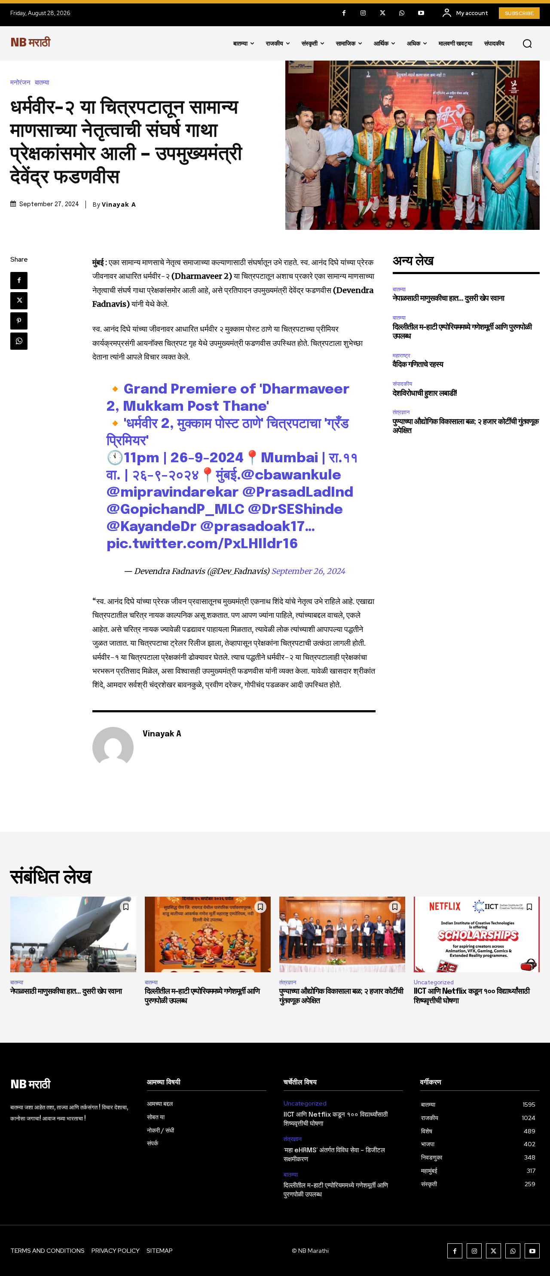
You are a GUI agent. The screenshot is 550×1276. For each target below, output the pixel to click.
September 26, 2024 (308, 571)
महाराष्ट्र (401, 355)
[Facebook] (343, 13)
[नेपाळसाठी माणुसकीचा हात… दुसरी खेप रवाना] (73, 934)
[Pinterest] (19, 321)
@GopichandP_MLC (175, 510)
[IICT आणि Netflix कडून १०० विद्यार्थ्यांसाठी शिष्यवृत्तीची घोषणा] (477, 934)
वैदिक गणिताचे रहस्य (418, 365)
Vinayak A (119, 204)
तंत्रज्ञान (401, 412)
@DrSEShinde (295, 510)
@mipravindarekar (173, 493)
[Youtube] (421, 13)
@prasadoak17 (252, 527)
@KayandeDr (152, 527)
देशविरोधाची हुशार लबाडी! (425, 393)
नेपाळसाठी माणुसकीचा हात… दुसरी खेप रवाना (448, 298)
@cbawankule (291, 476)
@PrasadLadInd (297, 493)
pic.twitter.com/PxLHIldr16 (202, 544)
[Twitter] (382, 13)
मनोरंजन (20, 82)
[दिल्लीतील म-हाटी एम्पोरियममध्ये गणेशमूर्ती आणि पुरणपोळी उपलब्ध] (208, 934)
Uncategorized (434, 982)
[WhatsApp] (401, 13)
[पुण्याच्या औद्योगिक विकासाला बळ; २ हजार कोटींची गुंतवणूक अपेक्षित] (342, 934)
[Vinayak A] (113, 747)
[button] (527, 43)
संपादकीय (402, 384)
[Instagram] (363, 13)
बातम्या (42, 82)
